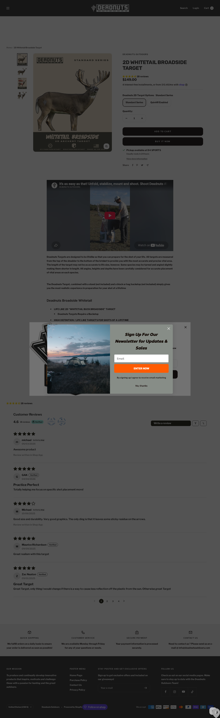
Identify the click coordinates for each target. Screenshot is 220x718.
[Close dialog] (169, 328)
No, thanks (141, 386)
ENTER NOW (141, 368)
